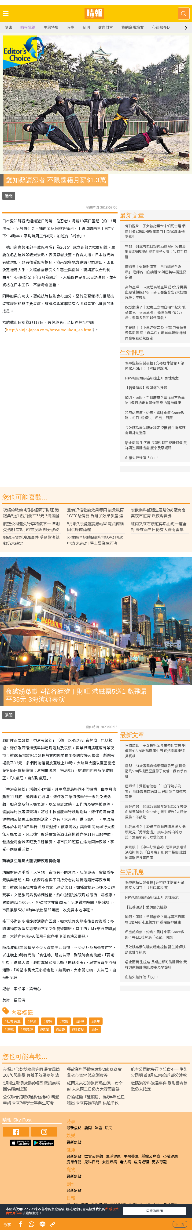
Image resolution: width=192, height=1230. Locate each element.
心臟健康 (170, 1156)
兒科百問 (91, 1161)
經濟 (33, 1021)
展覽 (80, 1021)
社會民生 (14, 1021)
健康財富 (105, 27)
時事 (70, 27)
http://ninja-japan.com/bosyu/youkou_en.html (49, 330)
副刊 (86, 27)
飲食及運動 (93, 1156)
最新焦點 (73, 1127)
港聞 (9, 196)
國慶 (61, 1029)
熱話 (98, 1127)
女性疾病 (109, 1161)
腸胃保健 (73, 1161)
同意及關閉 (154, 1210)
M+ (95, 1029)
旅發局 (79, 1029)
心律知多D (161, 27)
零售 (48, 1021)
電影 (64, 1021)
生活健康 (113, 1156)
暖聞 (108, 1127)
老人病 (125, 1161)
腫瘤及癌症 (150, 1156)
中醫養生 (131, 1156)
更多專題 (159, 1161)
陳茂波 (27, 1029)
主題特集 (51, 27)
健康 (8, 27)
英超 (45, 1029)
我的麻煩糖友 (132, 27)
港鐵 (10, 1029)
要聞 (88, 1127)
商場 (96, 1021)
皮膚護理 (141, 1161)
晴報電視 (27, 27)
